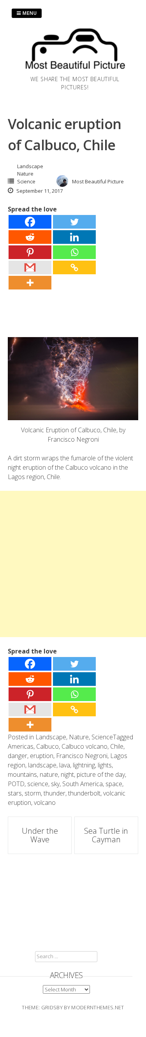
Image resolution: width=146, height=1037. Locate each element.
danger (17, 755)
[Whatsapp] (74, 252)
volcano (45, 802)
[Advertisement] (73, 564)
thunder (54, 793)
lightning (84, 765)
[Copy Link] (74, 267)
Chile (116, 746)
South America (82, 784)
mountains (22, 774)
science (37, 784)
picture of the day (101, 774)
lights (105, 765)
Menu (29, 13)
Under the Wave (40, 835)
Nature (25, 173)
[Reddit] (30, 237)
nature (49, 774)
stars (15, 793)
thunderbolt (84, 793)
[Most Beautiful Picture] (75, 70)
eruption (41, 755)
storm (33, 793)
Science (26, 181)
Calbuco (47, 746)
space (114, 784)
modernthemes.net (97, 1007)
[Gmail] (30, 267)
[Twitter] (74, 222)
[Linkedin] (74, 237)
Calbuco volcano (84, 746)
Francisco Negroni (81, 755)
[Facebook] (30, 222)
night (67, 774)
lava (64, 765)
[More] (30, 282)
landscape (42, 765)
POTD (16, 784)
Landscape (30, 166)
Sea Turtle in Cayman (106, 835)
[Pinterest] (30, 252)
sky (55, 784)
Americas (20, 746)
